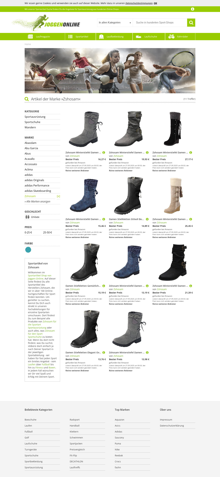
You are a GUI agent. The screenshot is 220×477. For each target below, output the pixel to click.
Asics (117, 425)
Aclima (29, 169)
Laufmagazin (43, 36)
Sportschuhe (32, 122)
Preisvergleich (77, 449)
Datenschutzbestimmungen (139, 3)
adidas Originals (34, 180)
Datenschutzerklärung (172, 425)
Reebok (119, 455)
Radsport (75, 419)
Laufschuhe (150, 36)
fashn (118, 467)
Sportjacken (76, 443)
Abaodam (30, 143)
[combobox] (115, 22)
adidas (29, 175)
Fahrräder (182, 36)
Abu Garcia (31, 148)
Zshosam (30, 196)
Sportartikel (82, 36)
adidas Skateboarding (38, 191)
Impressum (166, 419)
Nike (117, 449)
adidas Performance (37, 185)
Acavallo (30, 159)
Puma (118, 443)
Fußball (46, 364)
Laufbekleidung (115, 36)
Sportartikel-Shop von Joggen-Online (39, 277)
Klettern (74, 431)
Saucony (119, 437)
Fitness (39, 367)
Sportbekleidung (34, 461)
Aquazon (119, 419)
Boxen (52, 367)
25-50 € (47, 232)
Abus (28, 153)
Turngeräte (31, 449)
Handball (75, 425)
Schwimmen (76, 437)
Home (28, 44)
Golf (27, 437)
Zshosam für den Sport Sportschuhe (41, 333)
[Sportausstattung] (58, 196)
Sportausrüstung (35, 116)
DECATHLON (76, 461)
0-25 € (28, 232)
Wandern (30, 127)
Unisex (35, 217)
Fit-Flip (73, 455)
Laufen (31, 364)
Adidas (118, 431)
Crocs (118, 461)
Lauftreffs (75, 467)
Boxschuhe (30, 419)
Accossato (31, 164)
